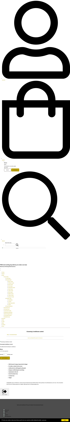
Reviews (3, 318)
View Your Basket (31, 337)
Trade (3, 321)
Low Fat (9, 301)
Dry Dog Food (6, 309)
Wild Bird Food (7, 316)
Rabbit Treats (10, 293)
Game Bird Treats (11, 287)
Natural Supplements (8, 313)
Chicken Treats (11, 282)
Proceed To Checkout (38, 337)
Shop (3, 275)
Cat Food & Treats (7, 310)
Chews (9, 304)
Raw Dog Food (7, 307)
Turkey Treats (11, 295)
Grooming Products (8, 315)
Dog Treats (6, 276)
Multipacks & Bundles (8, 312)
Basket (7, 169)
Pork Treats (10, 292)
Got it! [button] (65, 420)
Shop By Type (8, 298)
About (3, 273)
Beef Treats (10, 281)
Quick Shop (8, 278)
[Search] (17, 245)
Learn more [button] (44, 420)
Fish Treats (10, 286)
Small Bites (10, 299)
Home (3, 272)
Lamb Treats (10, 290)
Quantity (1, 354)
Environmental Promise (38, 404)
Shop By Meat (8, 279)
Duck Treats (10, 284)
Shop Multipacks (9, 306)
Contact (3, 324)
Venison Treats (11, 296)
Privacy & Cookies (29, 404)
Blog (3, 323)
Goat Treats (10, 289)
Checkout (15, 169)
